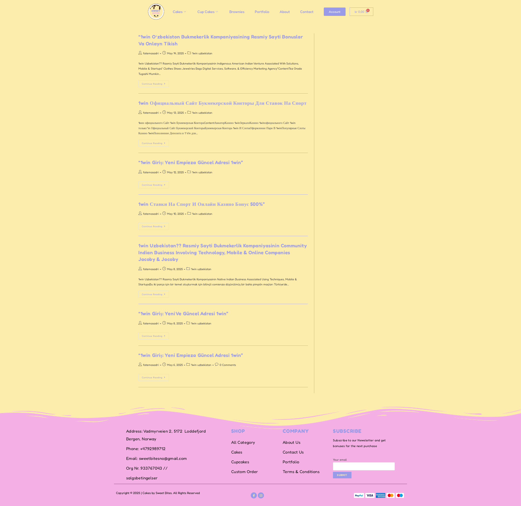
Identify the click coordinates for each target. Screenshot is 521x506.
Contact (306, 11)
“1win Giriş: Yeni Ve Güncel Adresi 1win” (183, 313)
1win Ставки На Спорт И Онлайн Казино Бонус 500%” (201, 204)
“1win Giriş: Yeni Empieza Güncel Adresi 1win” (190, 162)
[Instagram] (261, 495)
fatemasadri (151, 53)
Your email (340, 459)
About (285, 11)
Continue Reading (155, 82)
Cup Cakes (206, 11)
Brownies (236, 11)
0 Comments (228, 364)
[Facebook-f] (254, 495)
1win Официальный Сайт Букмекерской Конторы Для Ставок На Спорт (222, 103)
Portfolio (262, 11)
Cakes (178, 11)
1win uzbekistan (202, 53)
